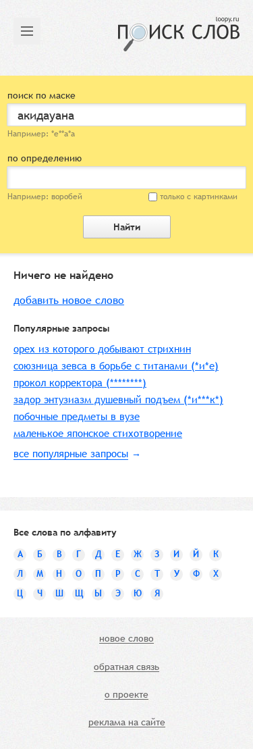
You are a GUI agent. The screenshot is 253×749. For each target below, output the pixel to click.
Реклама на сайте (126, 722)
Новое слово (126, 639)
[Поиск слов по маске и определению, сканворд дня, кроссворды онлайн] (179, 34)
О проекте (126, 695)
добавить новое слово (68, 300)
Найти (126, 227)
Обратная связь (126, 667)
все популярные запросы (70, 453)
